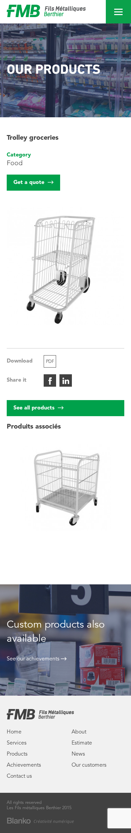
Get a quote (29, 182)
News (78, 754)
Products (17, 754)
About (79, 732)
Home (14, 732)
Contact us (19, 776)
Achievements (24, 765)
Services (17, 743)
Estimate (82, 743)
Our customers (89, 765)
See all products (34, 408)
